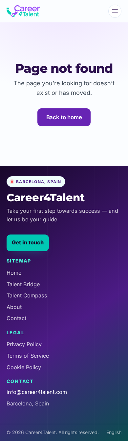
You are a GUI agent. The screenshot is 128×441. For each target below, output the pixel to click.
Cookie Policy (24, 367)
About (14, 307)
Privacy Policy (24, 344)
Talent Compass (27, 295)
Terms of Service (28, 355)
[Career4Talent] (23, 11)
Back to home (64, 117)
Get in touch (28, 242)
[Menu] (114, 11)
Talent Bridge (23, 284)
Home (14, 272)
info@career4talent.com (37, 392)
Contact (16, 318)
